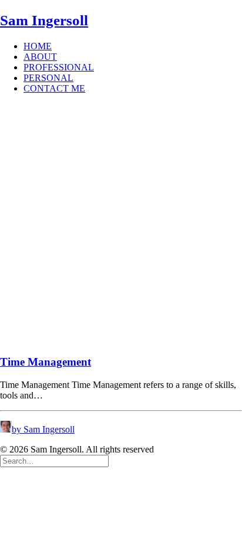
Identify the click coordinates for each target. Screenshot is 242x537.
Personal (48, 78)
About (40, 57)
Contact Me (54, 88)
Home (37, 46)
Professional (58, 67)
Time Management (45, 362)
